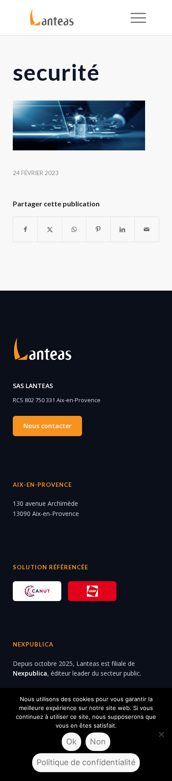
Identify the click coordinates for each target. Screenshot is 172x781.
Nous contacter (47, 426)
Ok (71, 741)
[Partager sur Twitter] (50, 229)
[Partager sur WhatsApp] (74, 229)
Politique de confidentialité (86, 762)
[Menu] (134, 17)
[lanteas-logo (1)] (74, 17)
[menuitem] (134, 17)
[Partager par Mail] (147, 229)
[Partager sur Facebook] (25, 229)
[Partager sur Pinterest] (98, 229)
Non (98, 741)
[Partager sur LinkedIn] (123, 229)
